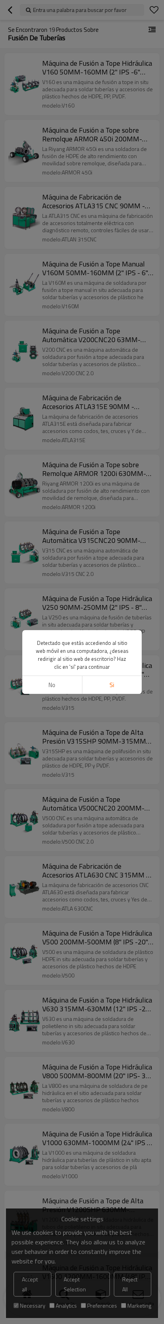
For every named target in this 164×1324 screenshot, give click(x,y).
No (52, 684)
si (111, 684)
